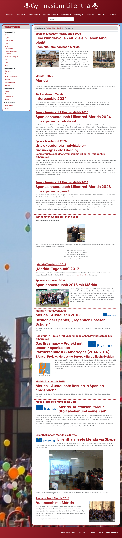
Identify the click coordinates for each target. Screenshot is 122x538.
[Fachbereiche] (39, 14)
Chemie (7, 94)
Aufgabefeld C (9, 88)
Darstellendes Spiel (11, 57)
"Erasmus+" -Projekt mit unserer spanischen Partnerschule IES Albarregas (74, 337)
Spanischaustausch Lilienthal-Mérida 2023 (62, 182)
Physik (7, 99)
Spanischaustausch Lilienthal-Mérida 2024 (62, 112)
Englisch (7, 38)
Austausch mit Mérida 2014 (52, 498)
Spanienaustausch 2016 (50, 280)
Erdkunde (8, 71)
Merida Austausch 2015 (50, 381)
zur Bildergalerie (82, 275)
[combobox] (61, 19)
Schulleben (65, 15)
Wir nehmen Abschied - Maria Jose (57, 216)
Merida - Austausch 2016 (51, 310)
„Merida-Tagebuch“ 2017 (51, 264)
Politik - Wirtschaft (11, 77)
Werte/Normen (10, 82)
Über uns (19, 15)
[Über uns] (24, 14)
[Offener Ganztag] (57, 14)
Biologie (7, 91)
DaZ (6, 59)
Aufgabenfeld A (9, 32)
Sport (7, 108)
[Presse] (92, 14)
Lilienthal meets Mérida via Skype (56, 434)
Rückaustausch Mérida (49, 94)
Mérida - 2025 (44, 76)
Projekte (8, 53)
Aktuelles (9, 15)
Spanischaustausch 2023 (51, 141)
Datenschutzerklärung (68, 532)
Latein (7, 43)
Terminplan (112, 15)
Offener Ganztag (49, 15)
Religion (7, 79)
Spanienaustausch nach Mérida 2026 (58, 33)
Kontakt (93, 532)
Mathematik (9, 97)
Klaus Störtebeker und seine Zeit (56, 401)
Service (99, 15)
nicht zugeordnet (9, 102)
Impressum (83, 532)
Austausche (9, 48)
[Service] (103, 14)
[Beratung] (82, 14)
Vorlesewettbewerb (11, 51)
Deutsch (7, 35)
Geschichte (8, 74)
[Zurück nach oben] (119, 535)
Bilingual (7, 85)
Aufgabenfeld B (9, 68)
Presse (88, 15)
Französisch (9, 41)
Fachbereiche (33, 15)
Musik (7, 65)
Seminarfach (9, 105)
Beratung (77, 15)
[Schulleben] (70, 14)
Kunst (6, 62)
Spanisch (8, 46)
